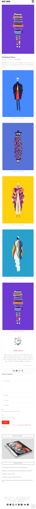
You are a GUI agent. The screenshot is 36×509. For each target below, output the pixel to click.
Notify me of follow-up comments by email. (11, 411)
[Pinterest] (17, 371)
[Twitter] (19, 371)
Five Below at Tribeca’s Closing (8, 473)
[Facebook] (22, 371)
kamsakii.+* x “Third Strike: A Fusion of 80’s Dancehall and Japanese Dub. (17, 470)
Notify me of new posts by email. (8, 417)
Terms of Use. (12, 500)
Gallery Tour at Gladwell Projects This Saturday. (11, 477)
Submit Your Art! (9, 497)
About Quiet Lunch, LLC (23, 497)
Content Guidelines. (18, 501)
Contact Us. (8, 498)
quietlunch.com (27, 365)
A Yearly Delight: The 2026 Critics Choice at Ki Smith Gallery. (15, 467)
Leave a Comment (17, 59)
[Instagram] (14, 371)
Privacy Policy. (22, 500)
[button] (33, 1)
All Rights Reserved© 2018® (21, 498)
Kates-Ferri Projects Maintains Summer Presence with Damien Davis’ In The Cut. (17, 481)
